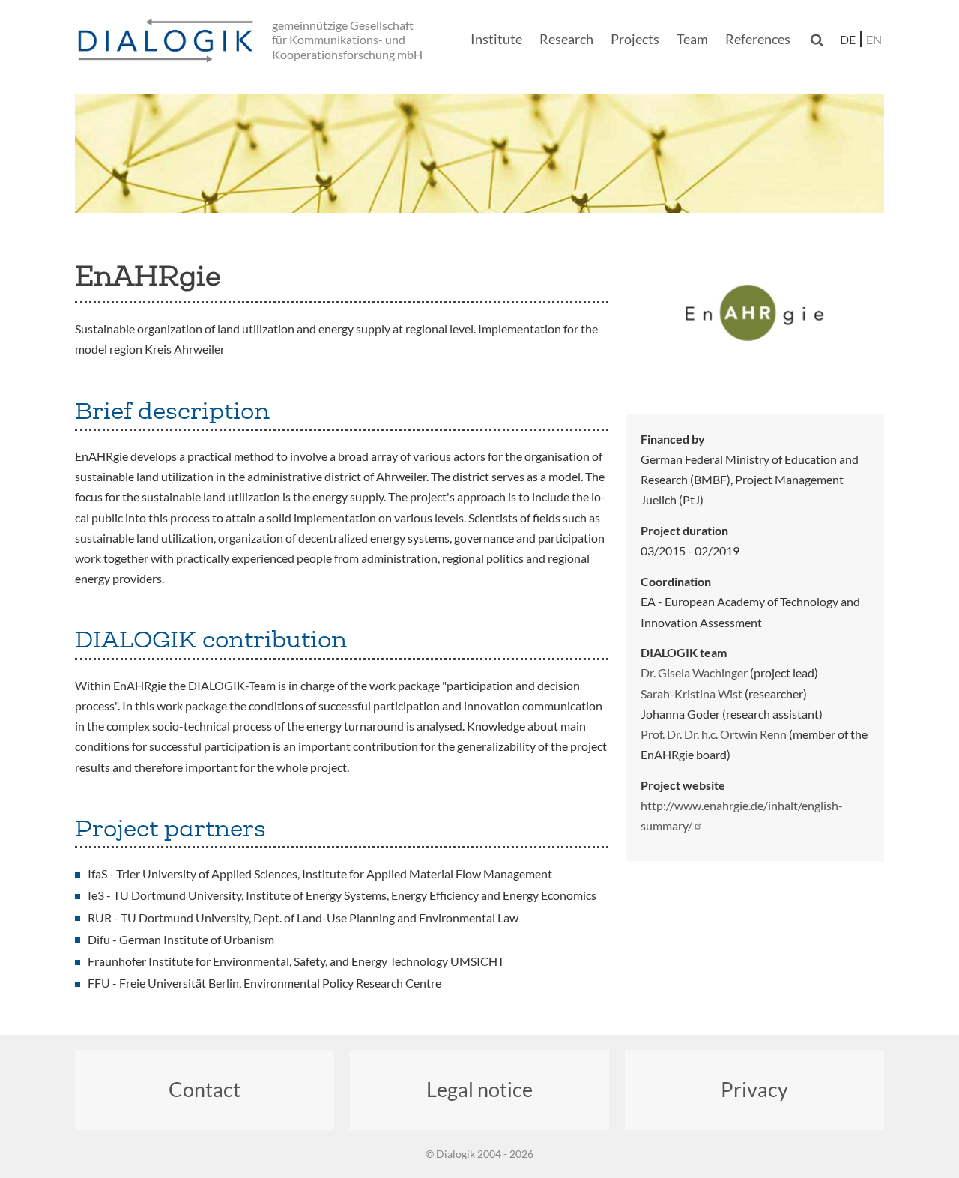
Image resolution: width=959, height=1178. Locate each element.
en (874, 39)
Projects (635, 39)
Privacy (754, 1089)
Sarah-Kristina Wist (691, 693)
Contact (204, 1089)
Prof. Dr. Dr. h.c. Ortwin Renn (714, 734)
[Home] (168, 41)
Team (692, 39)
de (848, 39)
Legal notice (479, 1089)
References (757, 39)
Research (566, 39)
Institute (496, 39)
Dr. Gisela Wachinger (694, 672)
